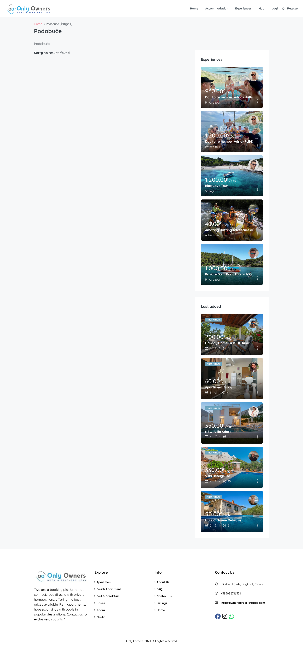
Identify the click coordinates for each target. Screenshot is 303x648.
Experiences (243, 8)
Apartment (104, 582)
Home (194, 8)
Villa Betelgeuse (217, 476)
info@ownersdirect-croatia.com (243, 603)
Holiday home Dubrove (223, 520)
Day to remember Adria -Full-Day (228, 141)
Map (261, 8)
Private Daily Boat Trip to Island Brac (228, 274)
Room (100, 610)
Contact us (164, 596)
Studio (100, 617)
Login (275, 8)
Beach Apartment (108, 589)
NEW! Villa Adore (218, 432)
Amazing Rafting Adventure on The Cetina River (228, 230)
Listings (162, 603)
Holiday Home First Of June (227, 343)
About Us (163, 582)
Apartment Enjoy (218, 387)
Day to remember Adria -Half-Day (228, 97)
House (100, 603)
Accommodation (216, 8)
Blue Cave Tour (216, 186)
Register (293, 8)
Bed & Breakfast (108, 596)
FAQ (159, 589)
